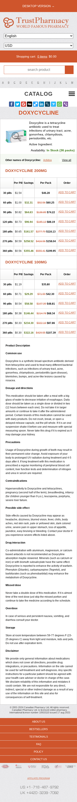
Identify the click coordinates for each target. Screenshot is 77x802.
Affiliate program (38, 778)
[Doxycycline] (16, 136)
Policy (38, 751)
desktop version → (38, 6)
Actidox (47, 160)
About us (38, 721)
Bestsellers (38, 729)
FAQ (38, 744)
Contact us (38, 759)
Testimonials (38, 736)
